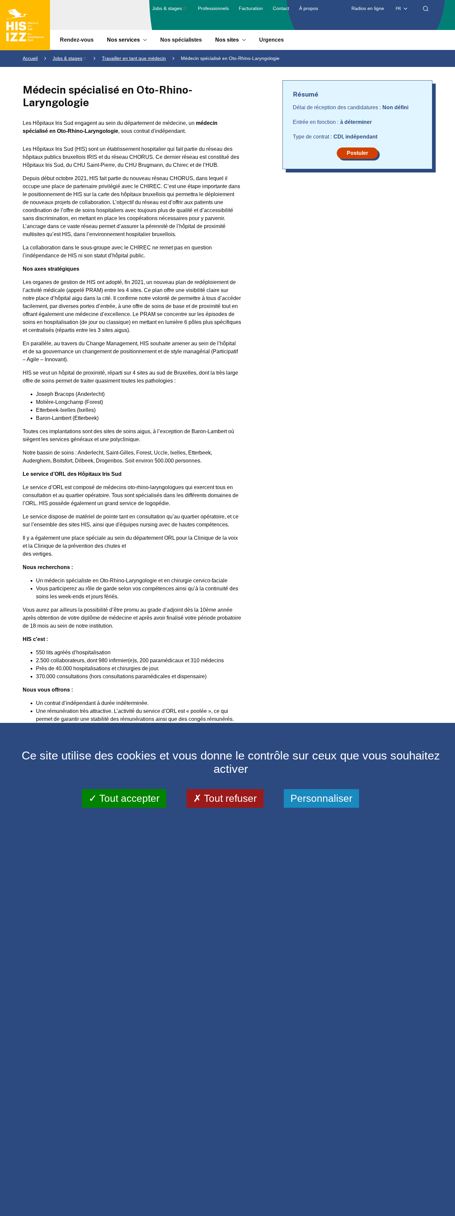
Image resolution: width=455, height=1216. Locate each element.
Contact (281, 8)
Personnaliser (321, 798)
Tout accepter (128, 798)
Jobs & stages (167, 8)
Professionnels (213, 8)
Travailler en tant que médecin (134, 58)
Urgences (271, 40)
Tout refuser (229, 798)
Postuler (357, 153)
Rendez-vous (77, 40)
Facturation (251, 8)
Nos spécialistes (181, 40)
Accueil (30, 58)
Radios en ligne (367, 8)
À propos (308, 8)
